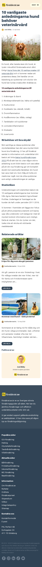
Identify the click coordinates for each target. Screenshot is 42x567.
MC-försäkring (8, 472)
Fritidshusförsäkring (10, 466)
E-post (4, 522)
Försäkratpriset (8, 495)
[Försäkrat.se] (12, 5)
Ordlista (5, 492)
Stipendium (7, 499)
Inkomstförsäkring (10, 469)
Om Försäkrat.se (9, 486)
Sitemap (5, 508)
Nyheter (5, 489)
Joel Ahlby (7, 29)
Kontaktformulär (9, 518)
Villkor (4, 502)
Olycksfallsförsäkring (11, 446)
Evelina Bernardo (10, 266)
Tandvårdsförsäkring (11, 449)
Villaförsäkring (8, 453)
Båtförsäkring (7, 463)
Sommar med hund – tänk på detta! (18, 317)
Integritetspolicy (9, 505)
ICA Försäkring (8, 440)
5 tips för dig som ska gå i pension (17, 261)
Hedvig (5, 443)
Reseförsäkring (8, 476)
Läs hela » (6, 288)
